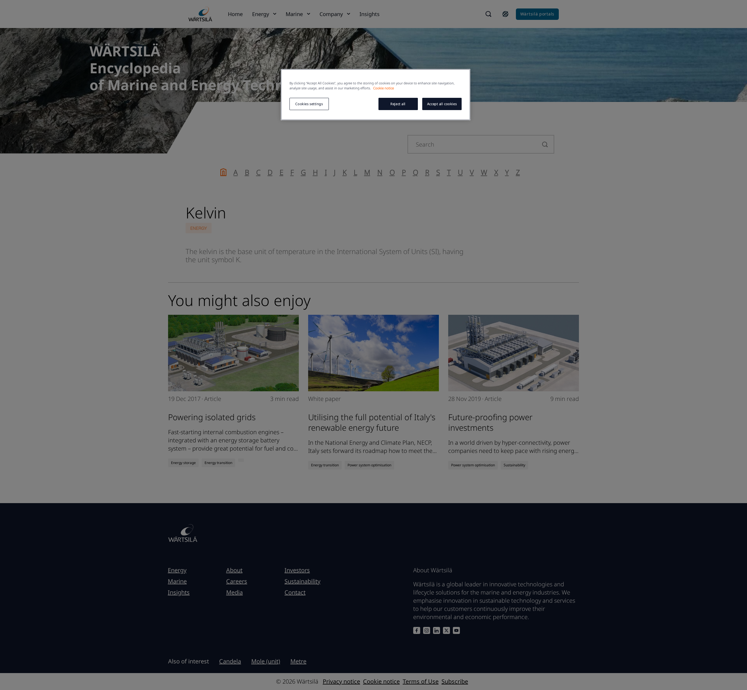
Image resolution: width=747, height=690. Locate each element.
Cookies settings (309, 104)
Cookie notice (383, 88)
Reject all (398, 104)
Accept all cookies (442, 104)
